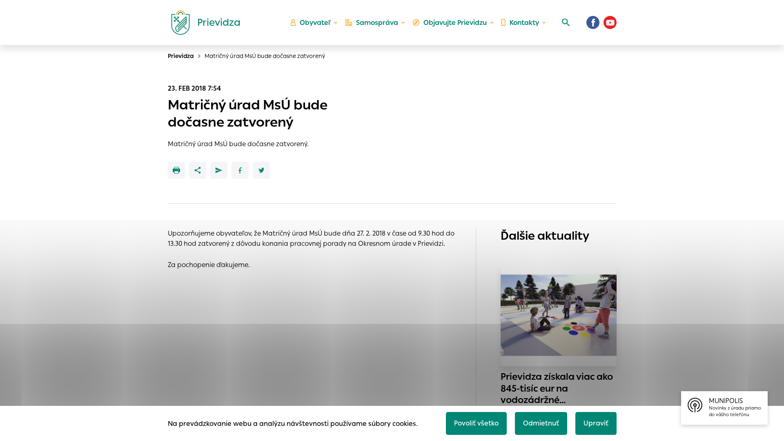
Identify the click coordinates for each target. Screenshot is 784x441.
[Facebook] (592, 22)
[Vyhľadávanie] (566, 22)
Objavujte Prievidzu (455, 22)
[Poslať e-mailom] (218, 170)
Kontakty (524, 22)
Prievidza (181, 56)
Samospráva (377, 22)
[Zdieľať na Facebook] (240, 170)
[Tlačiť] (176, 170)
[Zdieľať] (197, 170)
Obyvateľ (315, 22)
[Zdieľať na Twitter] (261, 170)
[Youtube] (610, 22)
